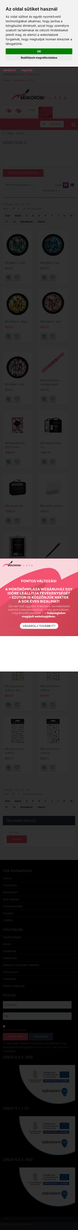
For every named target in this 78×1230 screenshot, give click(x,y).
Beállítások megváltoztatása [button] (39, 57)
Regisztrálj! (27, 70)
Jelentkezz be (9, 70)
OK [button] (39, 51)
